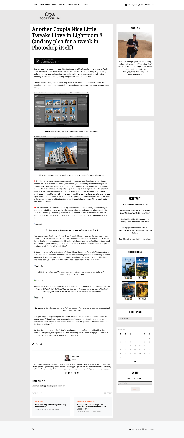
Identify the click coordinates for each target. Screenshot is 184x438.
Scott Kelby (75, 357)
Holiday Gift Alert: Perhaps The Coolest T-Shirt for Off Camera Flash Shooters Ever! (91, 406)
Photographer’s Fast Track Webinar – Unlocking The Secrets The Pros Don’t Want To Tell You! (135, 230)
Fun (78, 401)
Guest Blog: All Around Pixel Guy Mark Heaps (135, 239)
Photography (82, 401)
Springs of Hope (91, 401)
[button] (153, 5)
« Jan (134, 361)
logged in (46, 386)
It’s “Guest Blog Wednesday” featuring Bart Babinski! (50, 405)
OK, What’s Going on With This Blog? (135, 204)
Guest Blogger (39, 401)
